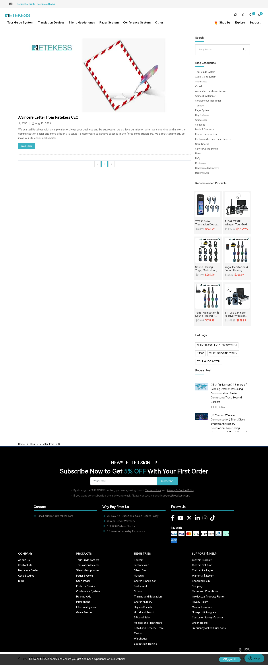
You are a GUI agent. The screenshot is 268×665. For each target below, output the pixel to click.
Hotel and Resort (144, 612)
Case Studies (26, 575)
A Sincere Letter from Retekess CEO (48, 117)
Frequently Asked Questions (209, 628)
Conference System (137, 22)
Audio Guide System (205, 77)
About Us (24, 560)
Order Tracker (200, 622)
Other (159, 22)
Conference (201, 120)
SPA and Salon (142, 617)
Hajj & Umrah (202, 115)
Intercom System (86, 607)
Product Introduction (206, 134)
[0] (251, 15)
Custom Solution (202, 565)
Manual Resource (202, 607)
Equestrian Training (145, 643)
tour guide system (208, 361)
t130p (200, 353)
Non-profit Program (204, 612)
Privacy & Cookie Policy (180, 490)
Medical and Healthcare (148, 622)
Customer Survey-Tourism (207, 617)
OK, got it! (229, 659)
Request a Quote (26, 4)
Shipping (197, 586)
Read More (26, 146)
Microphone (83, 601)
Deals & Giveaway (204, 129)
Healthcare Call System (207, 168)
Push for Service (86, 586)
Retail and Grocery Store (149, 628)
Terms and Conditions (205, 591)
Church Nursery (143, 601)
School (138, 591)
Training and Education (148, 596)
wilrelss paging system (223, 353)
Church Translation (145, 580)
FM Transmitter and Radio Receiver (213, 139)
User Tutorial (202, 144)
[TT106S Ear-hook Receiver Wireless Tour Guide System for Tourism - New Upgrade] (237, 296)
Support (255, 22)
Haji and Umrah (143, 607)
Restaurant (200, 163)
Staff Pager (83, 580)
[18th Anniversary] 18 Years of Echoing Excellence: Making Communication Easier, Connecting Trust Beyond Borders (229, 393)
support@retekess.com (175, 495)
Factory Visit (141, 565)
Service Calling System (206, 149)
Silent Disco (201, 81)
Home (21, 444)
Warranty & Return (203, 575)
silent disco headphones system (217, 345)
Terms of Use (153, 490)
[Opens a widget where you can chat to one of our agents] (254, 658)
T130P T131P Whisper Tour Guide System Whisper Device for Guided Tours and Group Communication (236, 223)
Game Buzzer (84, 612)
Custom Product (202, 560)
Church (199, 86)
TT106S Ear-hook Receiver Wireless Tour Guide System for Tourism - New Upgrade (236, 314)
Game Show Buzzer (205, 96)
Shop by (225, 22)
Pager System (109, 22)
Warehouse (140, 638)
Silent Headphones (82, 22)
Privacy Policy (200, 601)
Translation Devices (51, 22)
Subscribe (167, 481)
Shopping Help (201, 580)
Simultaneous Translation (208, 101)
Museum (139, 575)
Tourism (199, 105)
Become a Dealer (46, 4)
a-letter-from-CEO (50, 444)
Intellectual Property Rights (208, 596)
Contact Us (25, 565)
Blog (32, 444)
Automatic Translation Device (210, 91)
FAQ (197, 158)
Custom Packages (202, 570)
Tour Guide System (20, 22)
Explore (240, 22)
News (198, 153)
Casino (138, 633)
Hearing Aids (202, 173)
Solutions (200, 125)
